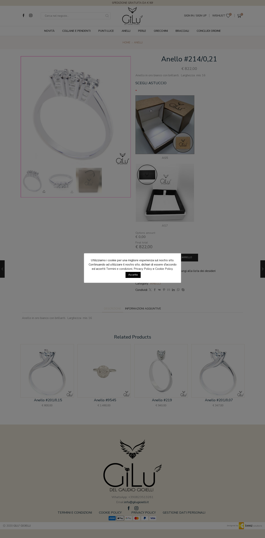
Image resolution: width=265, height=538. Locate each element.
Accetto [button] (133, 275)
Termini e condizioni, (119, 269)
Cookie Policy (164, 269)
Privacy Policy (143, 269)
